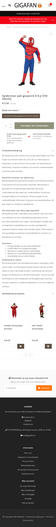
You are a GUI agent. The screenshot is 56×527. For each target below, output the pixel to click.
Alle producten (28, 503)
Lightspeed (39, 517)
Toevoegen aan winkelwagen (34, 125)
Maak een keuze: (11, 110)
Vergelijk (28, 499)
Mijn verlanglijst (28, 494)
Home (8, 27)
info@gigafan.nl (28, 435)
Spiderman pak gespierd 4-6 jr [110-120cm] (21, 116)
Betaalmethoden (28, 465)
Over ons (28, 453)
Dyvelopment (28, 520)
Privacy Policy (28, 461)
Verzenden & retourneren (28, 470)
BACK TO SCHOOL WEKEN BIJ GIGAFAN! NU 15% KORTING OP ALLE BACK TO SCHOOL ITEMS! (28, 20)
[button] (28, 91)
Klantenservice (28, 474)
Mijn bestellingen (28, 490)
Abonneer (45, 388)
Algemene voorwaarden (28, 457)
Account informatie (28, 486)
